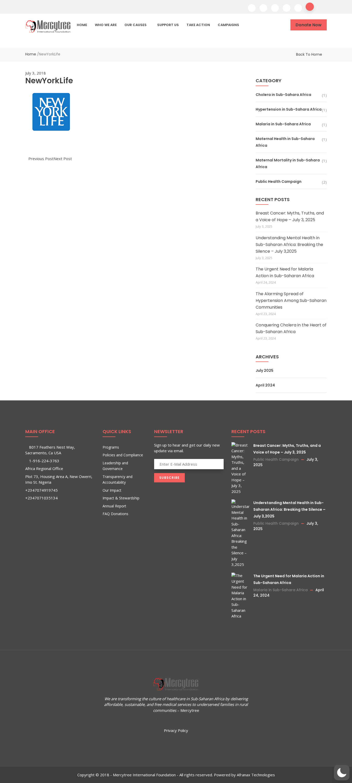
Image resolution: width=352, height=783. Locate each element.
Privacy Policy (176, 730)
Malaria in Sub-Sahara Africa (283, 124)
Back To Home (309, 54)
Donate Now (309, 25)
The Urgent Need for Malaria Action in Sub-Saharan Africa (285, 272)
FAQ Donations (115, 513)
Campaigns (228, 24)
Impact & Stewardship (121, 498)
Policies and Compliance (123, 454)
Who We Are (106, 24)
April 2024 (265, 385)
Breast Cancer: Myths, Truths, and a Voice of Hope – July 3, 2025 (290, 216)
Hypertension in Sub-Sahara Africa (289, 109)
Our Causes (135, 24)
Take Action (198, 24)
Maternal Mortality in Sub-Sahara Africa (288, 163)
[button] (341, 772)
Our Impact (112, 490)
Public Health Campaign (278, 181)
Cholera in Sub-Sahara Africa (283, 94)
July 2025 (264, 370)
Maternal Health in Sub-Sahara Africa (285, 142)
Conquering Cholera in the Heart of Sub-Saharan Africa (291, 328)
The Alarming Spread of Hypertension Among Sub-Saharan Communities (291, 300)
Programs (111, 447)
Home (82, 24)
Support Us (168, 24)
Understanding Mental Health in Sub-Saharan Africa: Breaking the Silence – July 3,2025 (289, 244)
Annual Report (114, 506)
